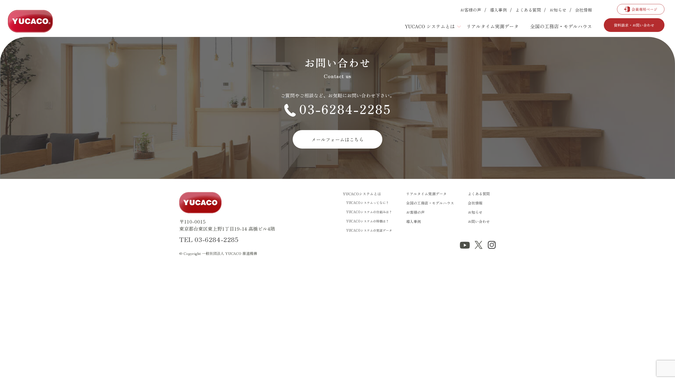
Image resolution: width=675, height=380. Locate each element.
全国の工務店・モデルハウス (561, 26)
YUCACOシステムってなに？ (367, 202)
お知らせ (557, 10)
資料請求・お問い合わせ (634, 25)
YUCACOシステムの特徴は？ (367, 221)
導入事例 (498, 10)
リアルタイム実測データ (492, 26)
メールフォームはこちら (337, 139)
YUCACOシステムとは (362, 193)
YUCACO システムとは (430, 26)
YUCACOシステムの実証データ (369, 230)
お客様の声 (470, 10)
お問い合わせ (479, 221)
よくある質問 (528, 10)
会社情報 (583, 10)
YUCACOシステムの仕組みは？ (369, 212)
